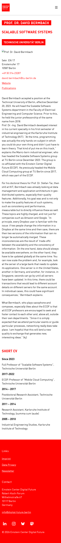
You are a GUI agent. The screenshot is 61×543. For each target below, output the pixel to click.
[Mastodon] (32, 524)
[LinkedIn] (5, 524)
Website (6, 83)
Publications (9, 88)
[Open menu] (56, 7)
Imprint (6, 458)
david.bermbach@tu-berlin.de (19, 78)
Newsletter (8, 470)
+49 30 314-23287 (11, 73)
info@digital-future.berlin (16, 512)
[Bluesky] (23, 524)
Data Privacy (9, 464)
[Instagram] (14, 524)
